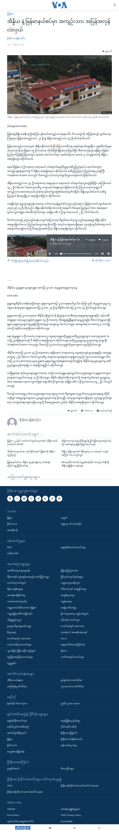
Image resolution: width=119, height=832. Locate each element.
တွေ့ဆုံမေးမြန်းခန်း (15, 751)
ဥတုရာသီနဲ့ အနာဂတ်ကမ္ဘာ (19, 626)
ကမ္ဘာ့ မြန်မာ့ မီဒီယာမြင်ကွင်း (20, 614)
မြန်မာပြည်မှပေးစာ (69, 570)
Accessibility (67, 821)
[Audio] (74, 828)
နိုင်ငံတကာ (12, 524)
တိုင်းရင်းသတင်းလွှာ (70, 620)
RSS (9, 547)
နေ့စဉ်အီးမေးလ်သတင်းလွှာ (73, 547)
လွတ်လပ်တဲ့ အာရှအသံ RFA (20, 821)
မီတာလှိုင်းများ (67, 768)
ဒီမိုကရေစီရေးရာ (15, 589)
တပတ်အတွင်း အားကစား (19, 638)
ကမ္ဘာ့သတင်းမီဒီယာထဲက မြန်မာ (21, 607)
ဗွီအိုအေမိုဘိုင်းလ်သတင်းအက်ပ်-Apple (25, 792)
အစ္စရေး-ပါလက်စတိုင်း (71, 524)
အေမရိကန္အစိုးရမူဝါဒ (70, 809)
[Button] (107, 51)
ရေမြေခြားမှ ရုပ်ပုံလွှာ (70, 720)
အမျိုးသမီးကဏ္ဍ (68, 607)
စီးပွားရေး (11, 632)
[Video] (50, 828)
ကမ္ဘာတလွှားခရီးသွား (70, 583)
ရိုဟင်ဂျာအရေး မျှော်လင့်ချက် (74, 614)
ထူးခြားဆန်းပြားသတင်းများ (20, 657)
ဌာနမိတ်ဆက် (13, 768)
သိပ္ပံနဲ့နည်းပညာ (14, 620)
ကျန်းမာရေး (66, 601)
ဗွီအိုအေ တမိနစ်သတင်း (71, 739)
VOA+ (10, 786)
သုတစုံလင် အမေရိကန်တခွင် (74, 632)
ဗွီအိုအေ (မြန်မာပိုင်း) (16, 38)
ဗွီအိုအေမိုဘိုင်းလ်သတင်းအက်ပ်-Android (79, 786)
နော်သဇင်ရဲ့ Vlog (69, 745)
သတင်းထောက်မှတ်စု (17, 601)
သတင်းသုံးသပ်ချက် (16, 583)
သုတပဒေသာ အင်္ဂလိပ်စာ (72, 686)
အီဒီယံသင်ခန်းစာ (15, 680)
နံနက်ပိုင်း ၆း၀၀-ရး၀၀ (17, 703)
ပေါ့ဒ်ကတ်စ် (12, 553)
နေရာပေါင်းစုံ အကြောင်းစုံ (73, 644)
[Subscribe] (59, 499)
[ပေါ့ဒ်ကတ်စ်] (52, 499)
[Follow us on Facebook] (10, 499)
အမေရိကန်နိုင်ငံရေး (16, 595)
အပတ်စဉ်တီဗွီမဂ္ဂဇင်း (16, 733)
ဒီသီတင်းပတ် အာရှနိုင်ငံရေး (73, 589)
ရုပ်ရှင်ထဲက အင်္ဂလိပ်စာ (71, 680)
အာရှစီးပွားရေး (68, 595)
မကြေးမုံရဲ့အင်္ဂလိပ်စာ (17, 686)
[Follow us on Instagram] (31, 499)
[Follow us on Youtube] (24, 499)
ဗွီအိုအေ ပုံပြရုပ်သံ (69, 733)
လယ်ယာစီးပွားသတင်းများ (19, 644)
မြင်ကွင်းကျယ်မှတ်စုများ (72, 577)
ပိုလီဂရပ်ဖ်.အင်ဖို (68, 727)
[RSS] (45, 499)
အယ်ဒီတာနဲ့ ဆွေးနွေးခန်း (18, 570)
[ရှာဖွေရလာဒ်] (99, 828)
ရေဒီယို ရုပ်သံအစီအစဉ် (18, 727)
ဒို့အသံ (64, 651)
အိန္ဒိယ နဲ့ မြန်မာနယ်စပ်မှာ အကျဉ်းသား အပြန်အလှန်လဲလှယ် (81, 239)
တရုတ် (64, 518)
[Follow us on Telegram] (38, 499)
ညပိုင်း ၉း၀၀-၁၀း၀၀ (70, 703)
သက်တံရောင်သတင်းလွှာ (72, 657)
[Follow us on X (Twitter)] (17, 499)
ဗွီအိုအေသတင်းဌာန (62, 243)
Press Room (13, 815)
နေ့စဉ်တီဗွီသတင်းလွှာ (17, 720)
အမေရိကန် (12, 530)
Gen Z (64, 638)
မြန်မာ (10, 13)
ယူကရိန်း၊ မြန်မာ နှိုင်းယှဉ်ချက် (21, 651)
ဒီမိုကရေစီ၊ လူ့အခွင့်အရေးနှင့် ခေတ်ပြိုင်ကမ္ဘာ (28, 577)
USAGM (11, 809)
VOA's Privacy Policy (71, 815)
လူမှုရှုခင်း (11, 663)
